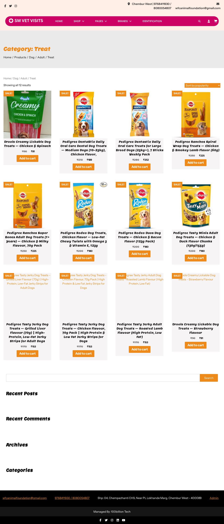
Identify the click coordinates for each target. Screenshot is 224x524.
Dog (15, 78)
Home (59, 21)
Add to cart (27, 158)
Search (209, 378)
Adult (23, 78)
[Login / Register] (209, 21)
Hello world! (13, 400)
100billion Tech (121, 511)
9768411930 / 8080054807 (72, 498)
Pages (99, 21)
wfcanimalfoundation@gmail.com (25, 498)
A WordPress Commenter (21, 426)
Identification (152, 21)
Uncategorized (15, 477)
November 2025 (16, 452)
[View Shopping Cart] (216, 21)
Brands (123, 21)
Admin (214, 498)
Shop (77, 21)
